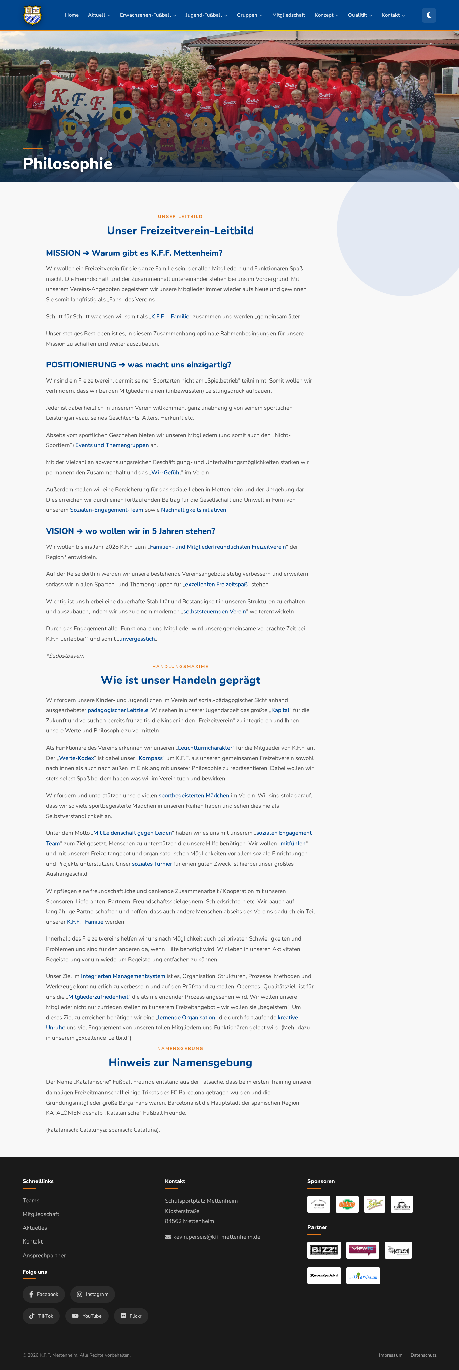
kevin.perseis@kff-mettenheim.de (216, 1237)
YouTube (92, 1316)
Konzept (324, 15)
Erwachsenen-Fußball (145, 15)
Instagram (97, 1294)
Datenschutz (423, 1355)
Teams (31, 1200)
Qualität (357, 15)
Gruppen (247, 15)
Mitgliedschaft (288, 15)
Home (72, 15)
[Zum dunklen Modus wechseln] (429, 15)
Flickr (135, 1316)
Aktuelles (35, 1228)
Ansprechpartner (44, 1255)
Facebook (47, 1294)
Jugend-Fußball (204, 15)
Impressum (391, 1355)
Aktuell (96, 15)
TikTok (45, 1316)
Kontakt (391, 15)
